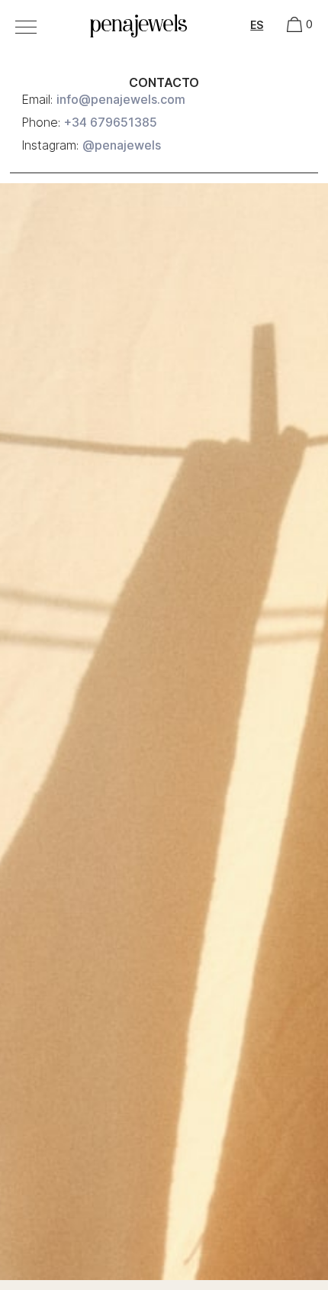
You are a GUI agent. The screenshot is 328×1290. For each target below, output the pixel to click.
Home (100, 19)
